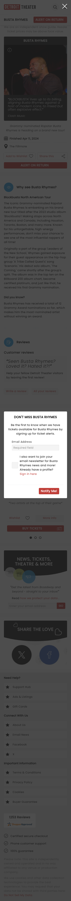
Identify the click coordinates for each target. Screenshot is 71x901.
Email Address (22, 442)
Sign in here (28, 474)
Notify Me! (49, 491)
